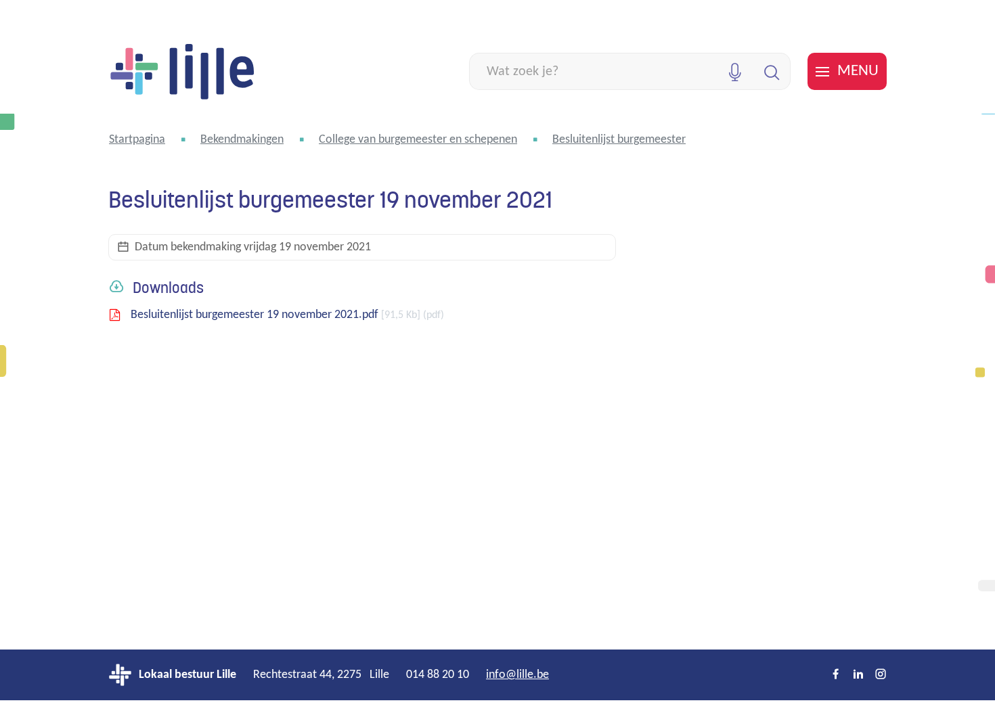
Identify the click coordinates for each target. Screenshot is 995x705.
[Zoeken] (772, 71)
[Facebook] (836, 675)
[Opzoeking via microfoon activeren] (734, 71)
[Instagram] (881, 675)
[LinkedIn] (858, 675)
